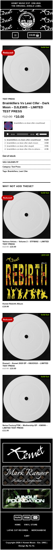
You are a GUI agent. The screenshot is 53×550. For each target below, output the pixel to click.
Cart (26, 536)
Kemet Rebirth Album (13, 304)
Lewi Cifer (23, 171)
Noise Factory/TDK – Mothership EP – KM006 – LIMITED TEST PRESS (25, 426)
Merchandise (39, 530)
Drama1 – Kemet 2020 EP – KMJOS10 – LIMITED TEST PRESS (25, 364)
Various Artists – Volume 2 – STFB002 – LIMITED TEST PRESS (26, 243)
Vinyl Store (30, 525)
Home (18, 525)
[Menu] (15, 35)
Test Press (9, 99)
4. (24, 149)
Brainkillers (13, 171)
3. (19, 146)
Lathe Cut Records (17, 530)
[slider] (43, 133)
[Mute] (37, 134)
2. (21, 143)
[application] (26, 134)
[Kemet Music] (26, 20)
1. (23, 140)
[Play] (7, 134)
